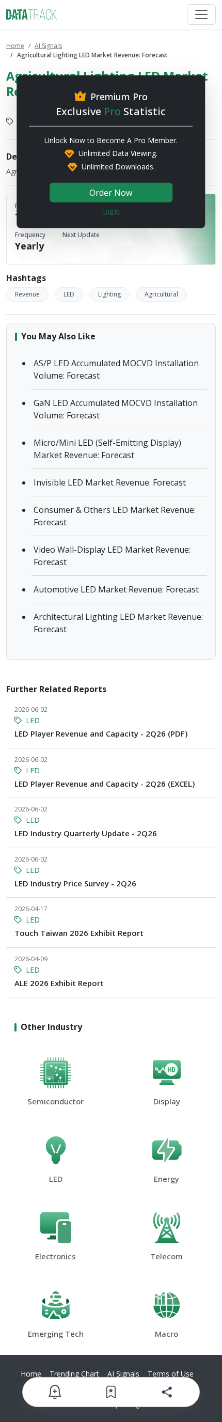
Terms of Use (171, 1374)
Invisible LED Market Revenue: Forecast (110, 482)
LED (69, 294)
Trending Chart (74, 1374)
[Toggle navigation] (201, 14)
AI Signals (48, 45)
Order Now (110, 192)
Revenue (27, 294)
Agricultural (161, 294)
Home (15, 45)
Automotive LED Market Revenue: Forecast (116, 589)
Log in (111, 211)
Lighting (109, 294)
